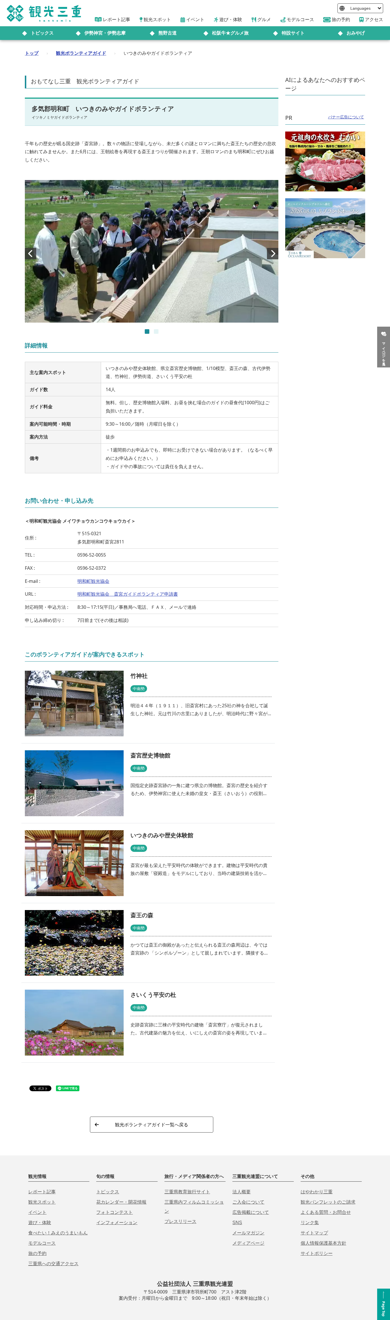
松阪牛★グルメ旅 (230, 33)
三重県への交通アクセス (53, 1263)
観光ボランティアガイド (81, 53)
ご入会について (248, 1202)
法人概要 (241, 1191)
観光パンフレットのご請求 (328, 1202)
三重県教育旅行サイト (187, 1191)
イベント (37, 1212)
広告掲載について (250, 1212)
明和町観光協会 (93, 581)
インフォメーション (116, 1222)
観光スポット (42, 1202)
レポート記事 (42, 1191)
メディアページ (248, 1243)
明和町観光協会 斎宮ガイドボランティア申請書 (127, 594)
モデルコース (42, 1243)
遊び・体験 (39, 1222)
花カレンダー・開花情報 (121, 1202)
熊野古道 (167, 33)
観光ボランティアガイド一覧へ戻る (151, 1124)
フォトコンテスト (114, 1212)
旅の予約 (37, 1253)
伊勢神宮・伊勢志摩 (105, 33)
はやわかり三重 (317, 1191)
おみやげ (356, 33)
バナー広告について (346, 117)
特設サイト (293, 33)
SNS (237, 1222)
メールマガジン (248, 1232)
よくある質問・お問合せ (326, 1212)
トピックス (42, 33)
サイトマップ (314, 1232)
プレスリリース (180, 1221)
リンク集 (310, 1222)
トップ (32, 53)
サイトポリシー (317, 1253)
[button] (147, 331)
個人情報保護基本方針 (323, 1243)
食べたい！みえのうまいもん (58, 1232)
